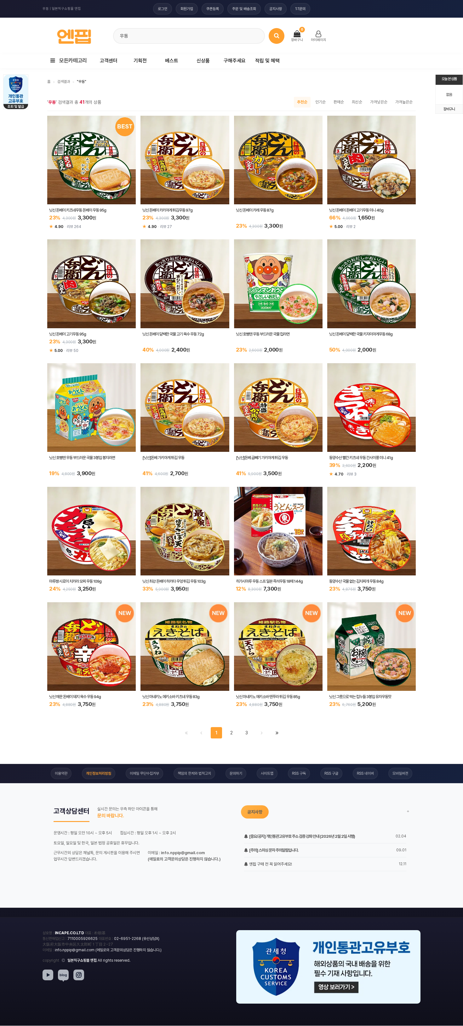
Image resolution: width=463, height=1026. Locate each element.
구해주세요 (235, 61)
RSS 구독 (299, 773)
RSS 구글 (331, 773)
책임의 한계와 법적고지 (194, 773)
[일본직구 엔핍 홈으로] (74, 34)
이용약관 (61, 773)
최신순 (357, 102)
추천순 (302, 102)
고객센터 (108, 61)
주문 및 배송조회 (244, 9)
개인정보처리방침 (98, 773)
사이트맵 (267, 773)
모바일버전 (400, 773)
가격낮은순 (378, 102)
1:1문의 (300, 9)
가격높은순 (404, 102)
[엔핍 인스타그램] (78, 975)
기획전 (140, 61)
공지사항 (275, 9)
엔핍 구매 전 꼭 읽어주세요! (270, 864)
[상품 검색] (276, 36)
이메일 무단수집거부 (144, 773)
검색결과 (63, 81)
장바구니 (449, 109)
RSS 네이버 (365, 773)
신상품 (203, 61)
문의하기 (236, 773)
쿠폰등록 (212, 9)
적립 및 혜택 (267, 61)
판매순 (339, 102)
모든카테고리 (72, 60)
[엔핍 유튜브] (48, 975)
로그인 (162, 9)
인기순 (320, 102)
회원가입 (186, 9)
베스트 (171, 61)
